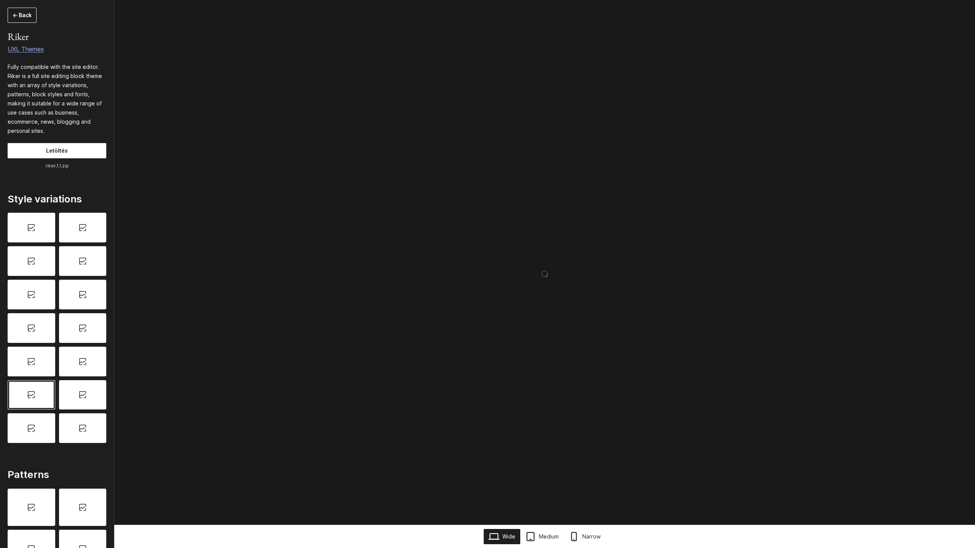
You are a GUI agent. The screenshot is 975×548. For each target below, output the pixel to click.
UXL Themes (26, 49)
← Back (22, 15)
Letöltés (57, 150)
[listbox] (57, 328)
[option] (31, 227)
